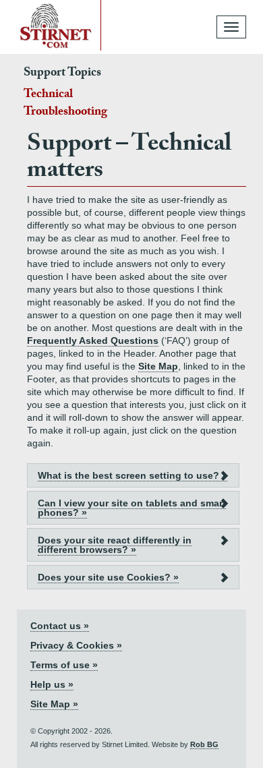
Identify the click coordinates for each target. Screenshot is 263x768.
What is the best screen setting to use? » (132, 475)
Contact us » (59, 625)
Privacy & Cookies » (76, 645)
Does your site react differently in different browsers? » (115, 545)
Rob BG (204, 744)
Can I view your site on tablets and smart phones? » (132, 508)
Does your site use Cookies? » (108, 577)
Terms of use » (64, 664)
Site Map (158, 366)
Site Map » (54, 704)
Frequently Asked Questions (92, 340)
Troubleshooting (65, 112)
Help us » (52, 684)
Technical (48, 95)
